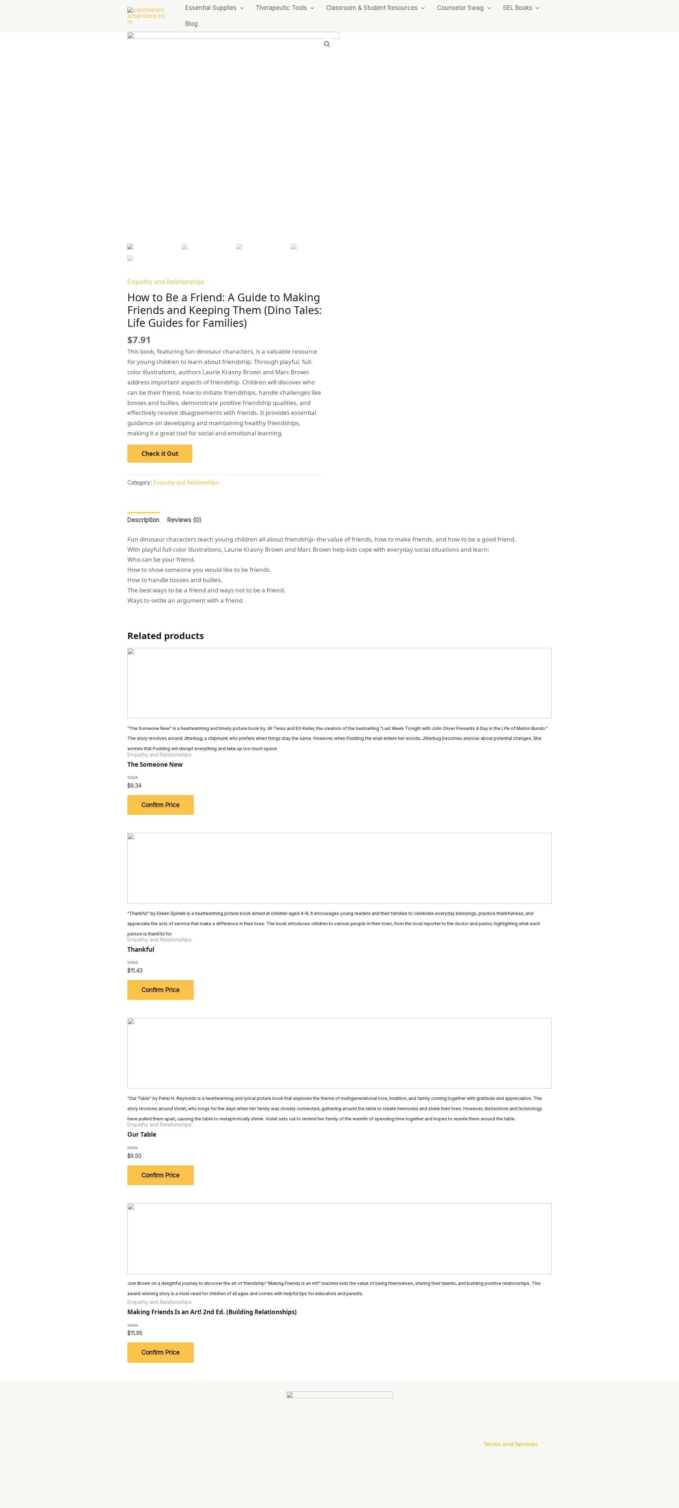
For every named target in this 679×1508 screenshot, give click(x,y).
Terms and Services (510, 1444)
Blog (191, 23)
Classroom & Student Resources (372, 7)
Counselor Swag (460, 7)
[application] (240, 8)
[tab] (143, 520)
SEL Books (517, 7)
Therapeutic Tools (281, 7)
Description (143, 519)
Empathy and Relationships (165, 281)
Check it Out (159, 454)
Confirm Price (160, 804)
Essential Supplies (211, 7)
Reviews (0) (184, 519)
